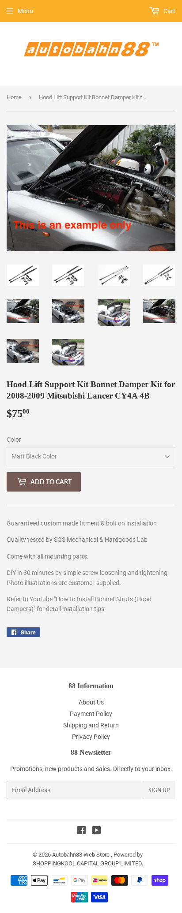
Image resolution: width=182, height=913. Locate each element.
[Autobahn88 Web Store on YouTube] (96, 831)
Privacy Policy (91, 736)
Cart (168, 11)
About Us (91, 702)
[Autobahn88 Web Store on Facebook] (81, 831)
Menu (25, 11)
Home (14, 97)
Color (14, 439)
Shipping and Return (91, 725)
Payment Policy (91, 713)
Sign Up (159, 790)
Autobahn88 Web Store (81, 854)
